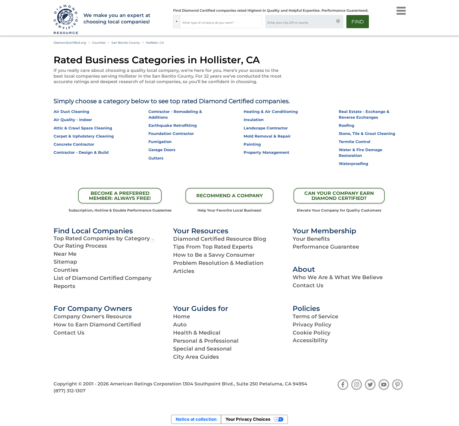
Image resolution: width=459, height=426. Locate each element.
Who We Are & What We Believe (338, 277)
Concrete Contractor (74, 144)
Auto (180, 324)
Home (181, 316)
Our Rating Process (80, 245)
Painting (252, 144)
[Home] (65, 20)
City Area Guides (196, 356)
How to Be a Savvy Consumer (214, 254)
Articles (183, 271)
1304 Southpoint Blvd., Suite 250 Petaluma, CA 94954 (245, 384)
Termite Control (354, 141)
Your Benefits (311, 238)
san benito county (125, 42)
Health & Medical (196, 332)
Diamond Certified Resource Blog (219, 238)
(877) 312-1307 (70, 391)
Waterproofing (353, 163)
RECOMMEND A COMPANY (229, 195)
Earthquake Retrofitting (172, 125)
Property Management (266, 152)
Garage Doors (161, 150)
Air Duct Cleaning (71, 111)
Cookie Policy (311, 332)
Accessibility (310, 340)
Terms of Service (315, 316)
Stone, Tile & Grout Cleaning (367, 133)
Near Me (65, 253)
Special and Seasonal (202, 348)
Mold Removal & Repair (267, 136)
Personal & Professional (206, 340)
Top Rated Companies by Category (102, 238)
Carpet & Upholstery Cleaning (84, 136)
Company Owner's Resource (93, 316)
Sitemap (65, 261)
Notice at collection (196, 419)
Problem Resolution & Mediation (218, 263)
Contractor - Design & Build (81, 152)
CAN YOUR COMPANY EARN (339, 195)
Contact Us (308, 285)
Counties (98, 42)
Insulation (254, 119)
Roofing (346, 125)
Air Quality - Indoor (73, 119)
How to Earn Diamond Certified (97, 324)
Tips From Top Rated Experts (213, 246)
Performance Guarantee (326, 246)
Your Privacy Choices (247, 419)
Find (357, 22)
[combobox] (221, 21)
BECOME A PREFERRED (120, 195)
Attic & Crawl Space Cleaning (83, 128)
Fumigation (160, 141)
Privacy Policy (312, 324)
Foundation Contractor (171, 133)
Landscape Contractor (266, 128)
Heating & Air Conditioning (271, 111)
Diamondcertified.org (70, 42)
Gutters (156, 158)
